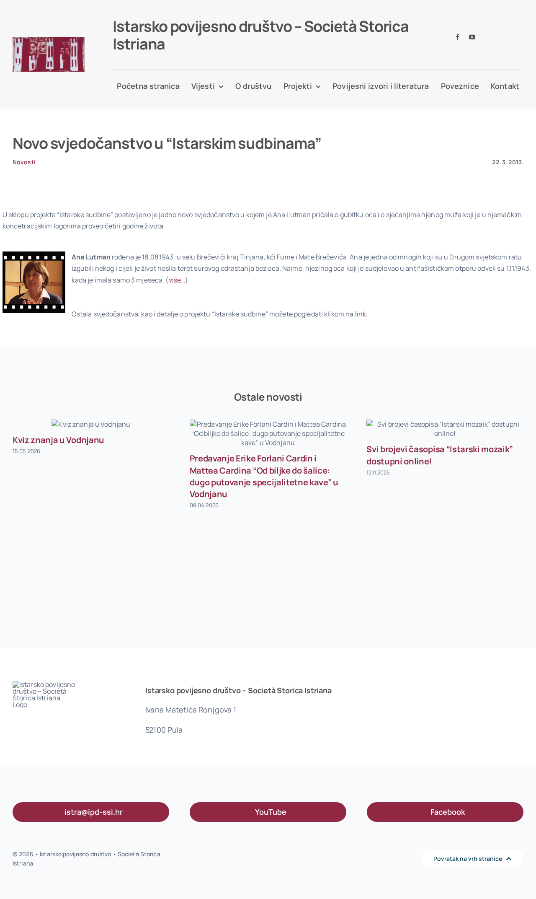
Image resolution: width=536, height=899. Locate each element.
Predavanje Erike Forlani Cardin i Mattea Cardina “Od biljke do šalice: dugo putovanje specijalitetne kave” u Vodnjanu (264, 476)
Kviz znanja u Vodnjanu (58, 440)
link (360, 314)
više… (177, 280)
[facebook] (457, 37)
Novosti (24, 162)
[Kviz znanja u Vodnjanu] (91, 424)
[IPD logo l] (49, 40)
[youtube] (472, 37)
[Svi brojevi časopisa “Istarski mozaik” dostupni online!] (444, 429)
